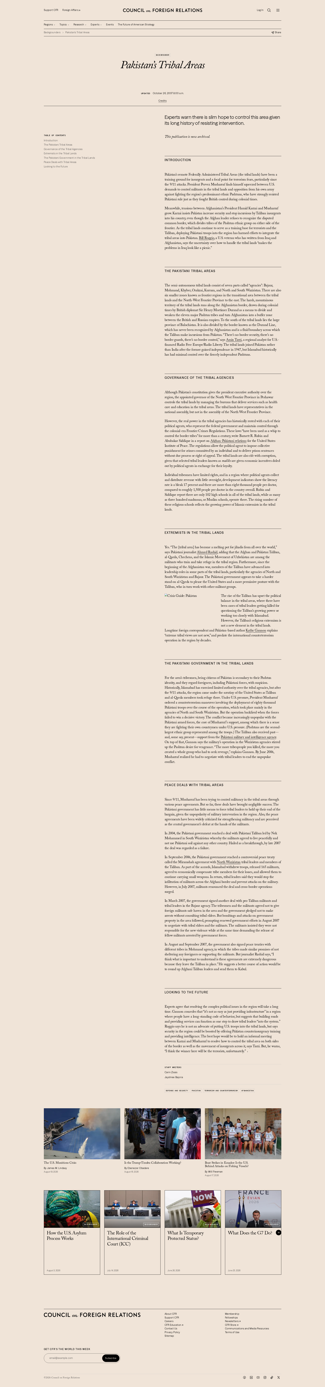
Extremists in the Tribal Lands (60, 153)
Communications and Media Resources (247, 1328)
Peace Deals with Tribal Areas (60, 162)
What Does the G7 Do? (250, 1233)
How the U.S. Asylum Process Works (66, 1236)
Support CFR (51, 10)
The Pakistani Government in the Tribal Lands (69, 157)
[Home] (162, 10)
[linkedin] (251, 1377)
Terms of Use (232, 1332)
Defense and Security (177, 1091)
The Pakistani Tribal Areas (58, 144)
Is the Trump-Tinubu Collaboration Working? (152, 1163)
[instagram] (265, 1377)
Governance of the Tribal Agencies (63, 149)
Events (110, 24)
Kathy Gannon (256, 630)
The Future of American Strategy (136, 24)
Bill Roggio (206, 238)
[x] (278, 1377)
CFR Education (173, 1324)
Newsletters (232, 1321)
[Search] (269, 10)
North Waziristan (229, 862)
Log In (260, 10)
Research (79, 24)
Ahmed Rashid (207, 552)
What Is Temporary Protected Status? (186, 1236)
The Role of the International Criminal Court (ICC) (127, 1239)
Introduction (51, 140)
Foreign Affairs (70, 10)
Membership (232, 1313)
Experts (95, 24)
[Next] (278, 1232)
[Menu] (278, 10)
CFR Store (230, 1324)
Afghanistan (247, 1091)
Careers (169, 1321)
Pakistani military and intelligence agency (248, 737)
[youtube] (258, 1377)
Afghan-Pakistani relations (228, 441)
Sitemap (169, 1335)
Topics (63, 24)
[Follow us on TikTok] (272, 1377)
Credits (162, 100)
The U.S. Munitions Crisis (60, 1163)
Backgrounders (52, 32)
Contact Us (171, 1328)
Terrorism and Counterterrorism (221, 1091)
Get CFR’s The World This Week (67, 1349)
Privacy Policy (172, 1332)
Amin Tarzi (234, 340)
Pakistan (196, 1091)
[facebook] (244, 1377)
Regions (48, 24)
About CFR (171, 1313)
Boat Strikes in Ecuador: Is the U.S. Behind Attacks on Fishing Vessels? (227, 1164)
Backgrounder (162, 55)
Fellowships (231, 1317)
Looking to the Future (56, 166)
